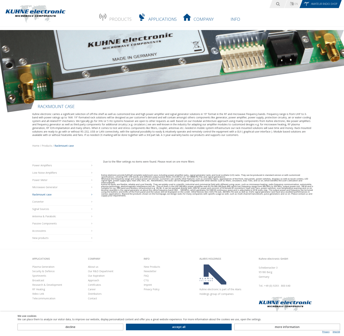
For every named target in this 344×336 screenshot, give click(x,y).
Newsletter (150, 271)
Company (204, 19)
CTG (146, 280)
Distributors (95, 293)
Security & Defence (43, 271)
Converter (38, 201)
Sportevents (39, 275)
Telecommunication (43, 298)
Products (120, 19)
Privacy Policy (151, 289)
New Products (152, 266)
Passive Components (44, 223)
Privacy (325, 331)
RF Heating (38, 289)
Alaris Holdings (210, 258)
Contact (92, 298)
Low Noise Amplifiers (44, 172)
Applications (162, 19)
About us (93, 266)
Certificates (94, 284)
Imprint (148, 284)
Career (92, 289)
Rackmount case (42, 194)
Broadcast (38, 280)
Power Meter (39, 180)
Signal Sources (40, 209)
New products (40, 238)
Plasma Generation (43, 266)
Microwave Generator (45, 187)
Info (235, 19)
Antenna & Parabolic (44, 216)
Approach (93, 280)
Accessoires (39, 230)
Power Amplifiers (42, 165)
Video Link (38, 293)
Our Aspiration (96, 275)
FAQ (146, 275)
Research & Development (47, 284)
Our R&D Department (100, 271)
